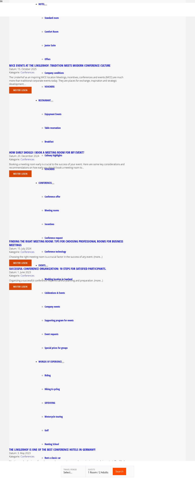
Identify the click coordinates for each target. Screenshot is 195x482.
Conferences (27, 72)
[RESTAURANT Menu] (52, 101)
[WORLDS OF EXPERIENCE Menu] (63, 362)
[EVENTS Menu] (47, 266)
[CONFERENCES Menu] (53, 183)
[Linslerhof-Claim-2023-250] (16, 15)
